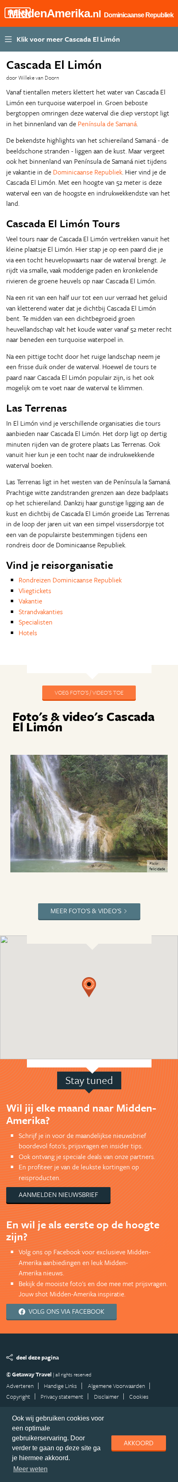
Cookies (139, 1396)
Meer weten (30, 1469)
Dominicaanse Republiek (87, 172)
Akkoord (139, 1443)
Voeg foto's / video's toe (89, 692)
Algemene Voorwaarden (116, 1385)
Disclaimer (106, 1396)
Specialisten (36, 622)
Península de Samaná (107, 124)
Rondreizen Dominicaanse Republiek (70, 580)
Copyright (18, 1396)
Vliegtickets (35, 591)
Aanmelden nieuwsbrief (58, 1194)
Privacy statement (62, 1396)
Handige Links (60, 1385)
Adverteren (20, 1385)
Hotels (28, 633)
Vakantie (30, 601)
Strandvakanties (41, 612)
